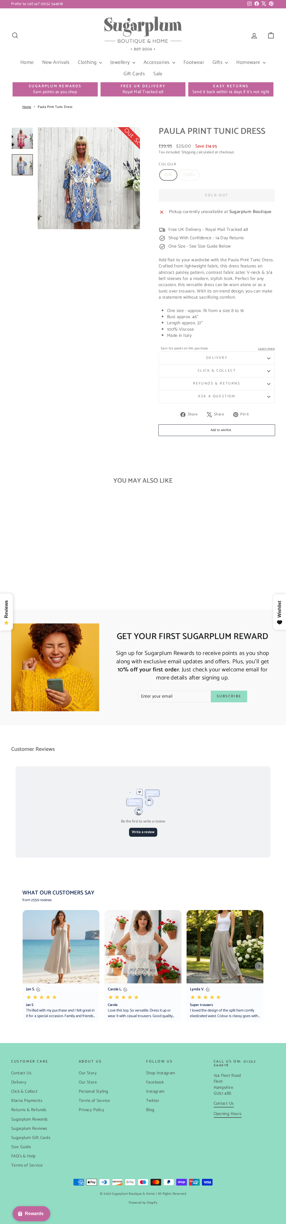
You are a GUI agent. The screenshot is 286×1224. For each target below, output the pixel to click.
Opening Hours (228, 1113)
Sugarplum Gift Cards (30, 1137)
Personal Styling (93, 1091)
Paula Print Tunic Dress (55, 107)
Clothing (88, 62)
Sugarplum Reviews (29, 1128)
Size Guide (21, 1146)
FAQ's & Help (23, 1156)
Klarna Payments (26, 1100)
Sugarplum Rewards (29, 1119)
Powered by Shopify (143, 1202)
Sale (158, 74)
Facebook (155, 1082)
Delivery (217, 358)
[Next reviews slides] (259, 966)
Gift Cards (134, 74)
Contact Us (21, 1073)
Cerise (189, 174)
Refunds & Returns (216, 383)
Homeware (248, 62)
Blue (168, 174)
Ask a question (216, 396)
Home (27, 62)
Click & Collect (217, 371)
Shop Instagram (160, 1073)
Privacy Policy (91, 1109)
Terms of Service (27, 1165)
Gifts (218, 62)
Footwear (193, 62)
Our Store (88, 1082)
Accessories (157, 62)
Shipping (189, 152)
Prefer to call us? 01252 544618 (37, 4)
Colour (168, 164)
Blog (150, 1109)
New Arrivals (56, 62)
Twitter (152, 1100)
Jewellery (120, 62)
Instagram (155, 1091)
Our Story (88, 1073)
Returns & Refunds (28, 1109)
